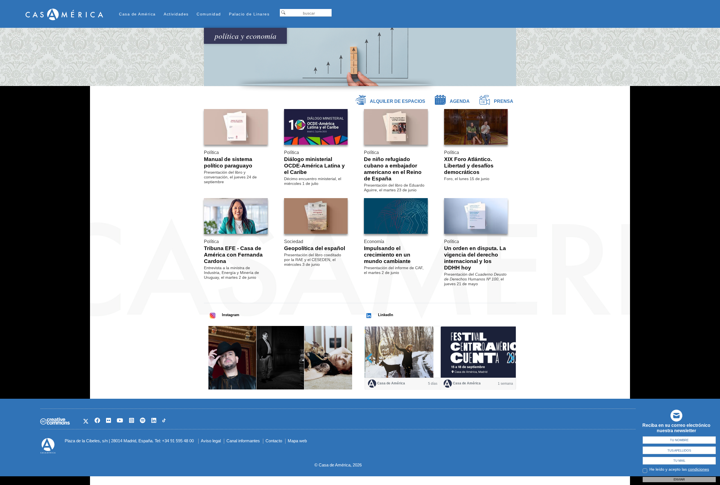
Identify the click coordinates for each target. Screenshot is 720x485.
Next (510, 358)
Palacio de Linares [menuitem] (249, 14)
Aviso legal (211, 440)
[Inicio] (64, 14)
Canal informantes (243, 440)
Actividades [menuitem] (176, 14)
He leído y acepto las (679, 469)
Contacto (274, 440)
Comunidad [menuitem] (209, 14)
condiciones (698, 469)
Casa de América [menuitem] (137, 14)
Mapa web (297, 440)
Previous (371, 358)
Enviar (679, 479)
